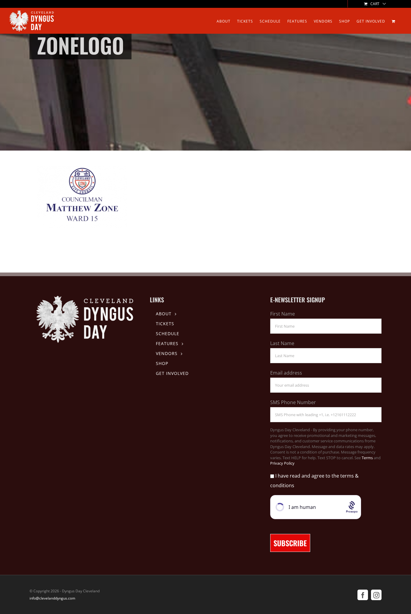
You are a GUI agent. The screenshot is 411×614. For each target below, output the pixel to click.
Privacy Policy (282, 463)
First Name (282, 313)
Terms (367, 457)
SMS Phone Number (293, 402)
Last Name (282, 343)
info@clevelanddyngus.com (52, 598)
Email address (286, 372)
